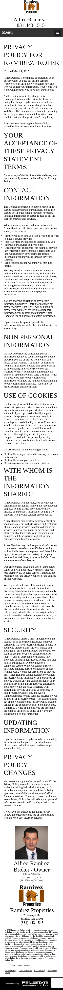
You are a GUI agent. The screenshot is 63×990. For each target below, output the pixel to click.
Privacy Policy (10, 971)
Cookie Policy (39, 971)
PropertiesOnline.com (38, 930)
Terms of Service (25, 971)
